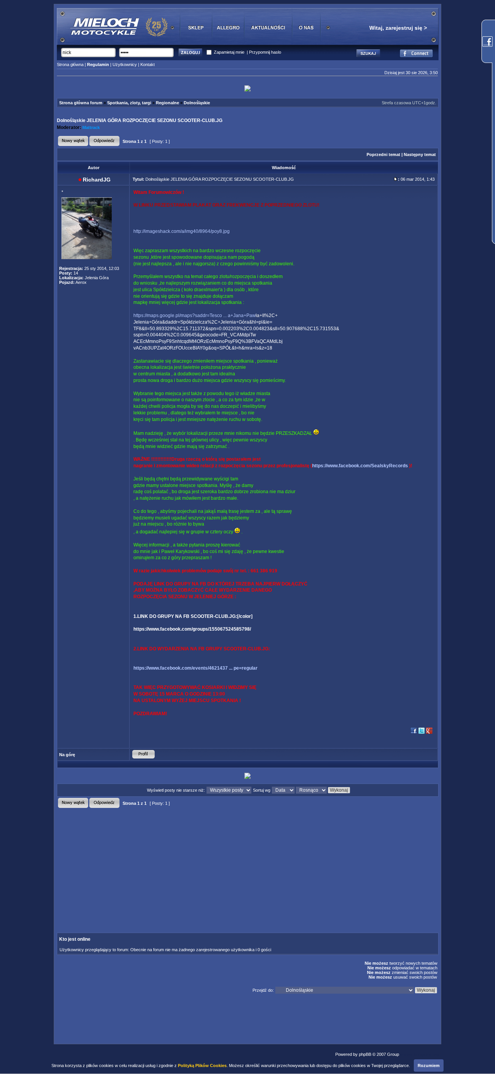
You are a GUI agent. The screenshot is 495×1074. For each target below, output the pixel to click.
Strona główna (70, 64)
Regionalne (167, 102)
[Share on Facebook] (414, 733)
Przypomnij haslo (265, 52)
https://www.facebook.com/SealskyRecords (360, 465)
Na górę (67, 754)
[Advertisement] (182, 864)
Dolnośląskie (197, 102)
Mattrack (91, 127)
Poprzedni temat (383, 154)
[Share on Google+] (429, 733)
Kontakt (147, 64)
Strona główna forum (80, 102)
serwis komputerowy (419, 1054)
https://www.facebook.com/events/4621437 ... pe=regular (195, 668)
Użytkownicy (125, 64)
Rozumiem (429, 1065)
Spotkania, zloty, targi (129, 102)
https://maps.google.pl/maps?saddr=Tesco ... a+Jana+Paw (194, 315)
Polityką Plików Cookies (202, 1065)
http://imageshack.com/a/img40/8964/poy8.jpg (181, 231)
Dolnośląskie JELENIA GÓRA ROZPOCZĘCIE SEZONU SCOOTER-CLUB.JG (139, 120)
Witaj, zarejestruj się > (398, 28)
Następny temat (420, 154)
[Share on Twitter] (421, 733)
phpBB (365, 1054)
